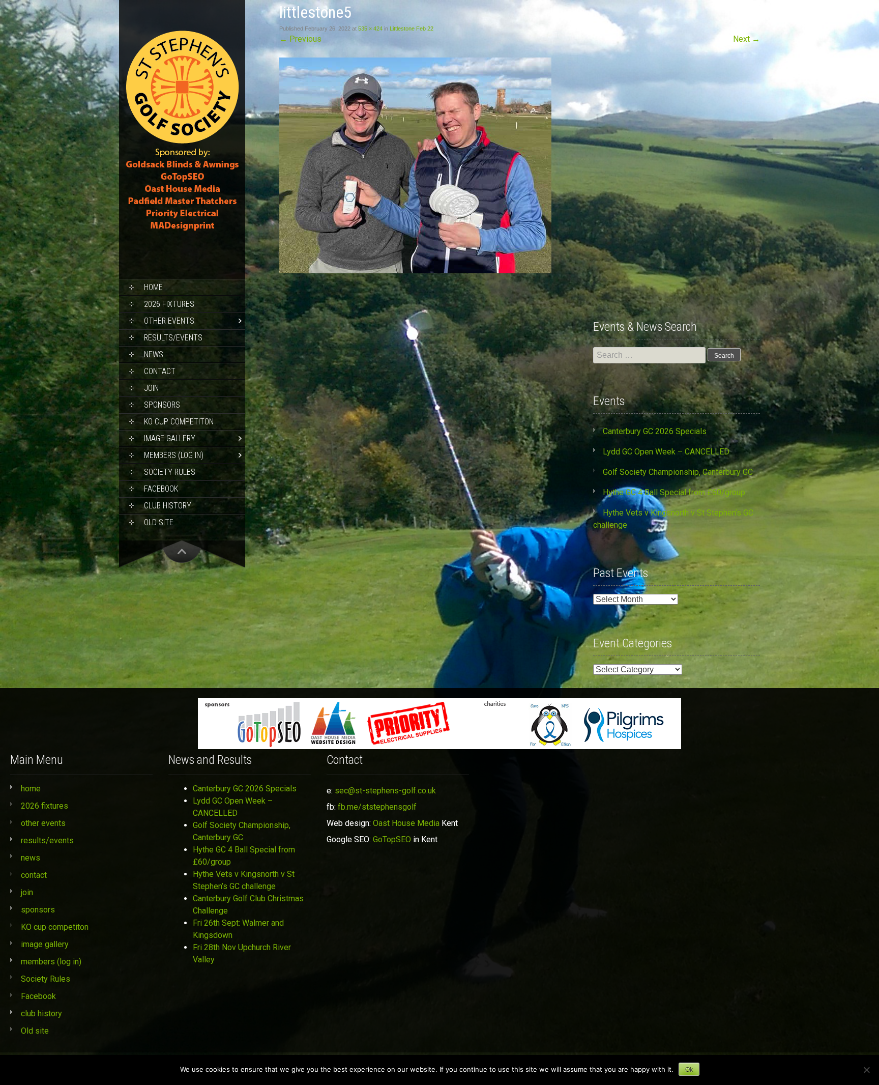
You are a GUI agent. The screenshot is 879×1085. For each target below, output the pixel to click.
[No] (866, 1070)
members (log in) (173, 455)
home (153, 287)
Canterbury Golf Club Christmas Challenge (248, 905)
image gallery (169, 438)
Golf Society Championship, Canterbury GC (678, 472)
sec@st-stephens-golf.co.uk (385, 790)
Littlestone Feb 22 (411, 28)
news (153, 354)
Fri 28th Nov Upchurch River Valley (242, 953)
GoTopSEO (392, 839)
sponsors (162, 405)
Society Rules (169, 472)
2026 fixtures (169, 304)
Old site (158, 522)
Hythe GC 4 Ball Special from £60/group (674, 492)
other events (169, 321)
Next (746, 39)
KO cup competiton (179, 421)
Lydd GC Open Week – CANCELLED (666, 451)
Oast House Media (406, 823)
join (151, 388)
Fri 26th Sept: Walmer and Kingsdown (238, 929)
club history (167, 505)
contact (159, 371)
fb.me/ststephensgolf (377, 807)
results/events (173, 337)
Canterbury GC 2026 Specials (655, 431)
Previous (300, 39)
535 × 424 (370, 28)
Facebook (161, 489)
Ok (689, 1069)
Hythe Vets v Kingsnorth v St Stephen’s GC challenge (244, 880)
